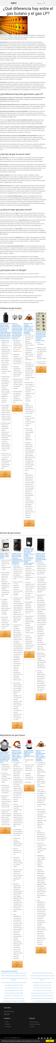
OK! (50, 1041)
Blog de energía (34, 1022)
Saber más (7, 1014)
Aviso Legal (8, 1026)
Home (6, 1022)
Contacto (7, 1024)
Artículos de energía (35, 1024)
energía (32, 1026)
